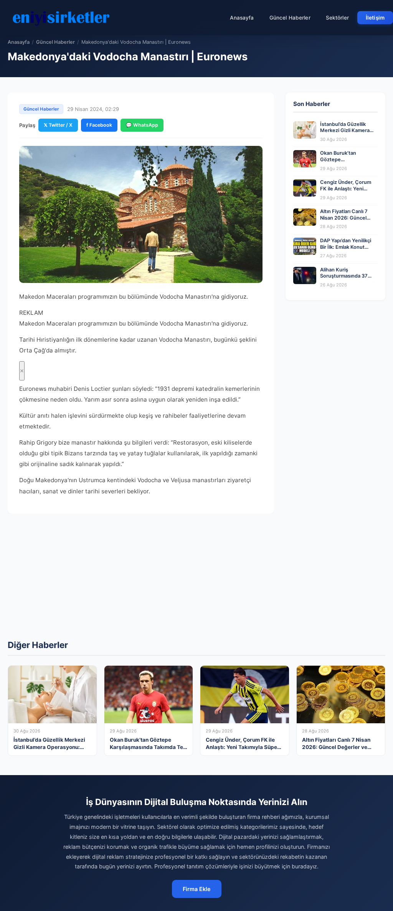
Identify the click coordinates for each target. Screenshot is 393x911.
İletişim (375, 18)
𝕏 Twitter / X (58, 125)
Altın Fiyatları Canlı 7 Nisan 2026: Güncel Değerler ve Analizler (344, 217)
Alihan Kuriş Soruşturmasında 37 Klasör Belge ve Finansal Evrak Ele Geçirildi (348, 279)
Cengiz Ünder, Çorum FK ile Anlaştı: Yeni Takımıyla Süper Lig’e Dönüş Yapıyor (345, 191)
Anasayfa (242, 18)
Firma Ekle (197, 889)
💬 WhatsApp (142, 125)
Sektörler (337, 18)
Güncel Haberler (289, 18)
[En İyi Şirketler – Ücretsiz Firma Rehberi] (61, 18)
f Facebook (99, 125)
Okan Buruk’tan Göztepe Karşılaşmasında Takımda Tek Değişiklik (346, 162)
